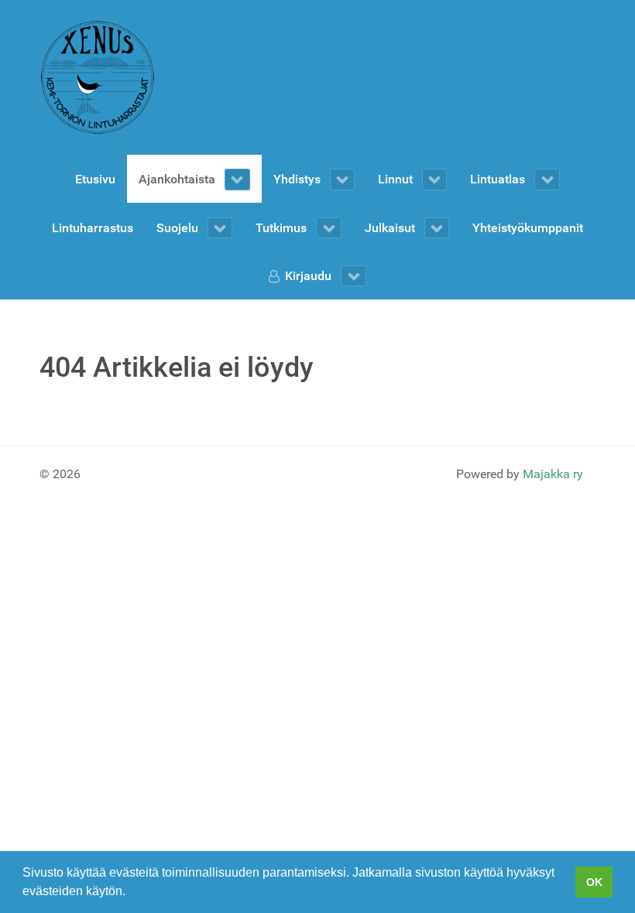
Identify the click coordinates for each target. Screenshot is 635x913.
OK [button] (594, 882)
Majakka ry (553, 474)
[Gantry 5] (97, 77)
